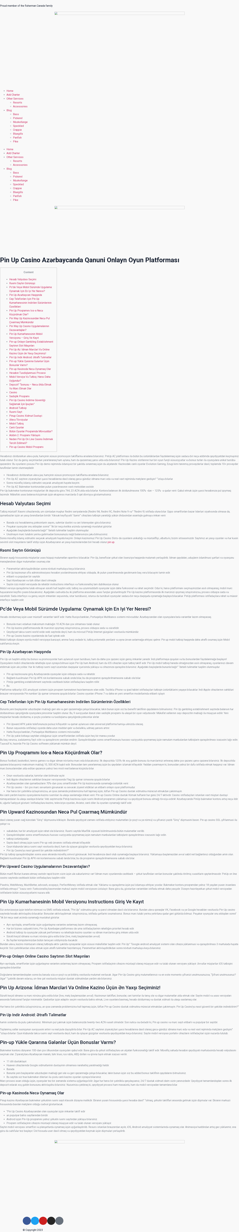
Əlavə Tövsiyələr (18, 419)
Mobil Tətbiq (16, 423)
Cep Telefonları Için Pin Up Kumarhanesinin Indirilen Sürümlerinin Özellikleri (30, 302)
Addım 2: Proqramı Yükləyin (24, 435)
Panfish (17, 137)
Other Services (15, 98)
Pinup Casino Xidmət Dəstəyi (25, 415)
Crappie (17, 129)
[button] (119, 145)
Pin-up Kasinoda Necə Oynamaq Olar (30, 369)
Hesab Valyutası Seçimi (22, 279)
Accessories (20, 106)
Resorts (17, 102)
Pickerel (17, 118)
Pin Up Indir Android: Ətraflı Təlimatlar (30, 357)
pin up (111, 542)
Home (10, 90)
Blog (9, 110)
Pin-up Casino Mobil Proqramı (26, 447)
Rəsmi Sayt (15, 411)
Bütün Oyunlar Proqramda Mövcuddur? (31, 431)
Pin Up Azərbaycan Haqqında (25, 295)
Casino (13, 392)
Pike (15, 141)
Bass (16, 114)
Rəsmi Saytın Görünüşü (22, 283)
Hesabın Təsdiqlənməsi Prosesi (27, 372)
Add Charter (13, 94)
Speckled (18, 125)
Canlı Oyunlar (16, 427)
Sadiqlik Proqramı (19, 396)
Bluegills (18, 133)
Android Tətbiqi (18, 408)
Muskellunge (20, 122)
